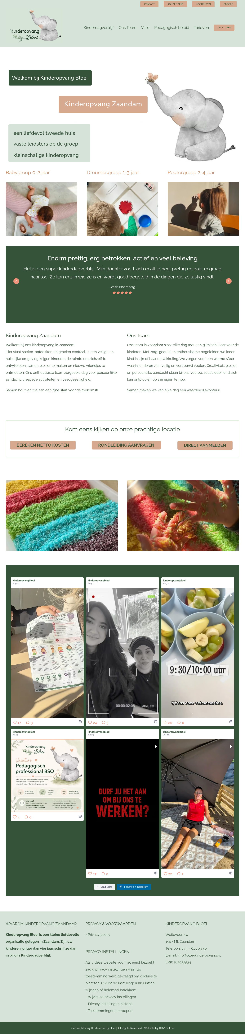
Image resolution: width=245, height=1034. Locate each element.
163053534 (182, 962)
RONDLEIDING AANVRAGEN (126, 445)
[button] (229, 281)
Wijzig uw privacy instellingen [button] (112, 997)
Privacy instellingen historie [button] (110, 1004)
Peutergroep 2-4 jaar (191, 172)
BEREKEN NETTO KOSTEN (43, 445)
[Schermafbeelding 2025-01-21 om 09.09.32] (41, 184)
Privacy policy (99, 935)
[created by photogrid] (122, 184)
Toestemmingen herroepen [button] (110, 1011)
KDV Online (166, 1028)
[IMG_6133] (203, 184)
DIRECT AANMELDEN (205, 445)
